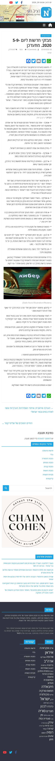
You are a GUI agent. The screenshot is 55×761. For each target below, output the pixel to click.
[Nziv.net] (50, 25)
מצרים (49, 711)
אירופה (49, 657)
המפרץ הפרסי (47, 674)
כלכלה (50, 706)
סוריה (42, 710)
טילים (51, 695)
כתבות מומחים (48, 462)
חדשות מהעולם (48, 450)
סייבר (45, 715)
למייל (18, 633)
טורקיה (43, 690)
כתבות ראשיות (48, 470)
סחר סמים (50, 715)
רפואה (43, 733)
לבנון (43, 706)
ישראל (49, 53)
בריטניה (49, 665)
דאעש (51, 668)
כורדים (51, 703)
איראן (49, 652)
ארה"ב (48, 661)
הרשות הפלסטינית (48, 678)
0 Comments (31, 49)
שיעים (50, 736)
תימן (51, 739)
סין (41, 715)
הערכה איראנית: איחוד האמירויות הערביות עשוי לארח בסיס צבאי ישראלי (29, 409)
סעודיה (46, 718)
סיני (52, 719)
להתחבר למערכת (44, 438)
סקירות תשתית (48, 474)
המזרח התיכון (44, 671)
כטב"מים (46, 703)
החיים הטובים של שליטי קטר (17, 423)
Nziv (21, 49)
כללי (51, 454)
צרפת (47, 725)
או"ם (51, 648)
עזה (41, 718)
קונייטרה (42, 726)
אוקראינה (44, 648)
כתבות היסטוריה (47, 458)
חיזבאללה (12, 49)
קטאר (45, 729)
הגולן (51, 671)
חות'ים (50, 683)
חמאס (50, 690)
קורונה (50, 728)
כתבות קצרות (46, 36)
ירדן (51, 699)
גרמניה (43, 665)
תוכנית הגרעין (43, 736)
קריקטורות (49, 478)
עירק (50, 722)
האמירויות (45, 668)
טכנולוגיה (44, 694)
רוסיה (49, 732)
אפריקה (43, 657)
